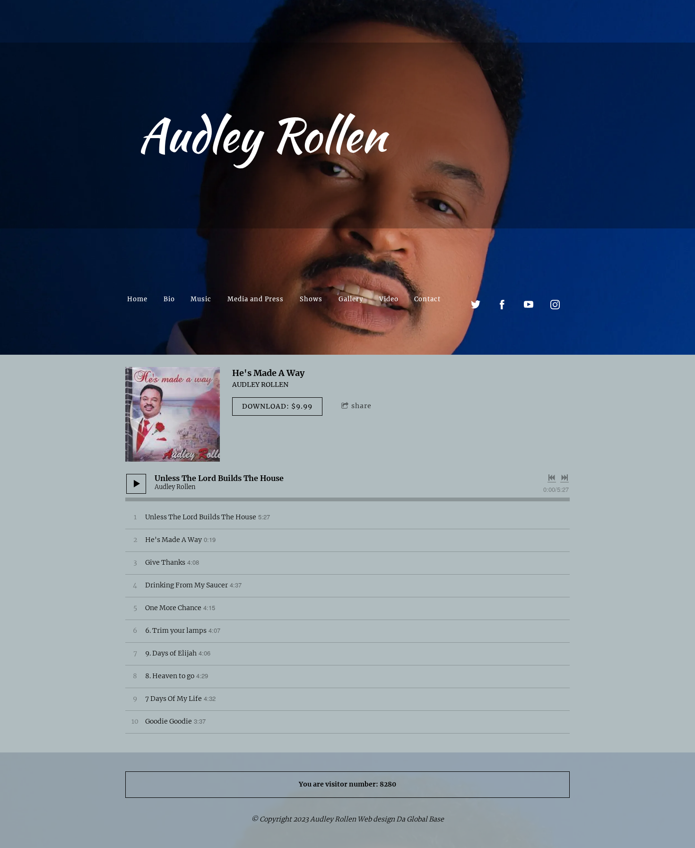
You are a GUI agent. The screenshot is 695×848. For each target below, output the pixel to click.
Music (201, 299)
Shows (311, 299)
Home (137, 299)
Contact (427, 299)
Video (389, 299)
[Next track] (564, 477)
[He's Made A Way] (172, 414)
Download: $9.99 (277, 406)
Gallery (351, 299)
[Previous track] (551, 477)
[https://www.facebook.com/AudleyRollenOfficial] (502, 304)
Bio (169, 299)
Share (361, 406)
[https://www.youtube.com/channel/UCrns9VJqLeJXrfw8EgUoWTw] (528, 304)
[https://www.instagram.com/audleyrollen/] (555, 304)
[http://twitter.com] (475, 304)
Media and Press (255, 299)
